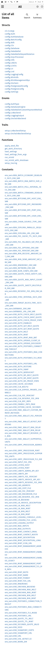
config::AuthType (12, 104)
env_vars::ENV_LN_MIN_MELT (17, 511)
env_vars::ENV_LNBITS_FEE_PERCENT (21, 476)
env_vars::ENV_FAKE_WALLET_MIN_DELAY (22, 430)
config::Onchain (11, 83)
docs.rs (31, 2)
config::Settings (11, 92)
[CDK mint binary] (7, 2)
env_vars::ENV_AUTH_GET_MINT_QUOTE (22, 329)
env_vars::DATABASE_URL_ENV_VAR (20, 311)
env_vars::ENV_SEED (13, 627)
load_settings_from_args (16, 154)
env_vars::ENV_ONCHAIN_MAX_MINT (20, 592)
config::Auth (10, 34)
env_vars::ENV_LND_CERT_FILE (18, 488)
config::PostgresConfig (14, 89)
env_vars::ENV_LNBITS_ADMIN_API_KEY (22, 471)
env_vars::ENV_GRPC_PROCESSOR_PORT (22, 450)
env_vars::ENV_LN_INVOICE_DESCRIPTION (23, 503)
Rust (39, 2)
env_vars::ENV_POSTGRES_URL (18, 616)
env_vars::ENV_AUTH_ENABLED (18, 323)
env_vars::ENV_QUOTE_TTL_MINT (19, 621)
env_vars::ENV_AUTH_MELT (16, 332)
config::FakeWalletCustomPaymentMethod (23, 110)
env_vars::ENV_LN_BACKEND (17, 500)
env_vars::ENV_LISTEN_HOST (17, 465)
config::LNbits (11, 63)
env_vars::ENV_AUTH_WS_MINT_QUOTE (22, 378)
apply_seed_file (12, 146)
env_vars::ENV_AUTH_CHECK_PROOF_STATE (23, 320)
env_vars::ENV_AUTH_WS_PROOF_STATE (22, 381)
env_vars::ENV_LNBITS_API (16, 474)
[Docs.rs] (2, 2)
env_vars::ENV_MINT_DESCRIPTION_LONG (23, 540)
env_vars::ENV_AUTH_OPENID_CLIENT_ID (22, 340)
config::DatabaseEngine (15, 107)
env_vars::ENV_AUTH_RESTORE (18, 366)
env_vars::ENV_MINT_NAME (16, 575)
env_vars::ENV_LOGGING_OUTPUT (19, 523)
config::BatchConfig (13, 40)
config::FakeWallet (13, 51)
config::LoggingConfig (14, 74)
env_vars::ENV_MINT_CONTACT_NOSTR (21, 534)
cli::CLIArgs (9, 31)
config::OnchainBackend (15, 118)
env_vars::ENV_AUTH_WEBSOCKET (19, 372)
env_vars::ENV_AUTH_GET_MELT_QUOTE (22, 326)
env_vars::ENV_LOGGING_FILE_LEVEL (21, 520)
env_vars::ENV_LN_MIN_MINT (17, 514)
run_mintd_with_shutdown (16, 160)
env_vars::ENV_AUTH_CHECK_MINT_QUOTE (23, 317)
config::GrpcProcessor (14, 57)
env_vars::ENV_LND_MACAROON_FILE (21, 494)
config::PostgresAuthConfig (16, 86)
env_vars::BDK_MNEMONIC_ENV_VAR (20, 265)
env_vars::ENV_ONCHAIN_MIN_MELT (20, 595)
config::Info (9, 60)
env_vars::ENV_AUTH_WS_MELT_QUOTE (22, 375)
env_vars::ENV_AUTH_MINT (16, 335)
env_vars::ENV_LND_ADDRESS (17, 485)
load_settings (11, 151)
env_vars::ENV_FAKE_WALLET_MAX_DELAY (23, 427)
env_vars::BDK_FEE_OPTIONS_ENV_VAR (21, 248)
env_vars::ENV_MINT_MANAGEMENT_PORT (23, 563)
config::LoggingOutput (14, 115)
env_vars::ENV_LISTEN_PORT (17, 468)
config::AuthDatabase (14, 37)
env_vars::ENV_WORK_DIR (16, 642)
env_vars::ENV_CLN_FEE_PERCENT (19, 395)
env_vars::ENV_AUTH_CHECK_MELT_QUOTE (23, 314)
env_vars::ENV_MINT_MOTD (16, 572)
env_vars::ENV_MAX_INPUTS (17, 526)
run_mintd (9, 157)
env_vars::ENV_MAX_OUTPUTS (18, 529)
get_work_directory (13, 149)
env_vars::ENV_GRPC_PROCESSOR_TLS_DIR (23, 459)
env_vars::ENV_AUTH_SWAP (16, 369)
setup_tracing (11, 163)
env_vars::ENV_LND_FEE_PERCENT (19, 491)
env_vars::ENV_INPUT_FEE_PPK (18, 462)
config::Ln (9, 68)
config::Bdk (9, 42)
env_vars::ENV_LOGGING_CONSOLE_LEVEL (23, 517)
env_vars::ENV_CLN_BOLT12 (16, 387)
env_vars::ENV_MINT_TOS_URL (18, 581)
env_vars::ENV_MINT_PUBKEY (17, 578)
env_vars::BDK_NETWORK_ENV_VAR (20, 268)
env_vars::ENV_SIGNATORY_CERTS (19, 630)
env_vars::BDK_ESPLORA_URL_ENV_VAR (22, 233)
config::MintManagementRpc (17, 80)
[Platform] (13, 2)
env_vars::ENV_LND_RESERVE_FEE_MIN (22, 497)
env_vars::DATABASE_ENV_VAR (18, 308)
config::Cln (9, 45)
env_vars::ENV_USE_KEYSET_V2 (18, 639)
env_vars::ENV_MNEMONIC (16, 584)
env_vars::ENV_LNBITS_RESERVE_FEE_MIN (23, 482)
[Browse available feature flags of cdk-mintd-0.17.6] (17, 2)
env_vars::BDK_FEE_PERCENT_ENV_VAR (21, 250)
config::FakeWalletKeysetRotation (19, 54)
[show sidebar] (2, 6)
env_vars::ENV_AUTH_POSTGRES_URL (21, 363)
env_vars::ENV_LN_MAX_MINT (17, 508)
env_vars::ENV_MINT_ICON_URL (18, 543)
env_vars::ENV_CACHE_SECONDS (19, 384)
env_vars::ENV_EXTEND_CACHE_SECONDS (23, 407)
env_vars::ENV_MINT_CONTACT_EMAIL (21, 532)
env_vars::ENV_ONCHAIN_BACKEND (20, 587)
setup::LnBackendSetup (15, 131)
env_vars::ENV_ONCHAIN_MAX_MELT (20, 589)
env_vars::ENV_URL (13, 636)
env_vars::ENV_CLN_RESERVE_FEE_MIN (22, 398)
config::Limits (10, 66)
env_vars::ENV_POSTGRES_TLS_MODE (21, 613)
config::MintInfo (11, 77)
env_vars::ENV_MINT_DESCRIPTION (20, 537)
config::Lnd (9, 71)
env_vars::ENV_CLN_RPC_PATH (18, 401)
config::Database (12, 48)
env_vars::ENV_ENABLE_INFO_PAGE (20, 404)
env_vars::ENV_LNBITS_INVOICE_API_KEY (22, 479)
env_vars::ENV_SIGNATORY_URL (18, 633)
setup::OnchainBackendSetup (18, 133)
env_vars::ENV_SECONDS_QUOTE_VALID (22, 624)
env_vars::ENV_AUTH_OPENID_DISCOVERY (23, 343)
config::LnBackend (13, 113)
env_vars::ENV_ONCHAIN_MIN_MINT (20, 598)
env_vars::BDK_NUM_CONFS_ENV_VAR (21, 271)
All (20, 6)
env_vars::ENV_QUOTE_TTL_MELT (19, 618)
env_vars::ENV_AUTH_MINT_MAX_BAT (21, 337)
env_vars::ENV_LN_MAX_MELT (17, 505)
